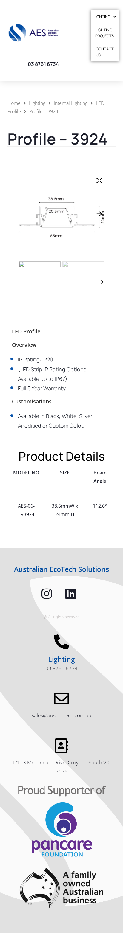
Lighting (101, 16)
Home (14, 103)
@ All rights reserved (62, 616)
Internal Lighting (70, 103)
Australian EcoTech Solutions (61, 569)
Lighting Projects (104, 32)
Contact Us (105, 52)
